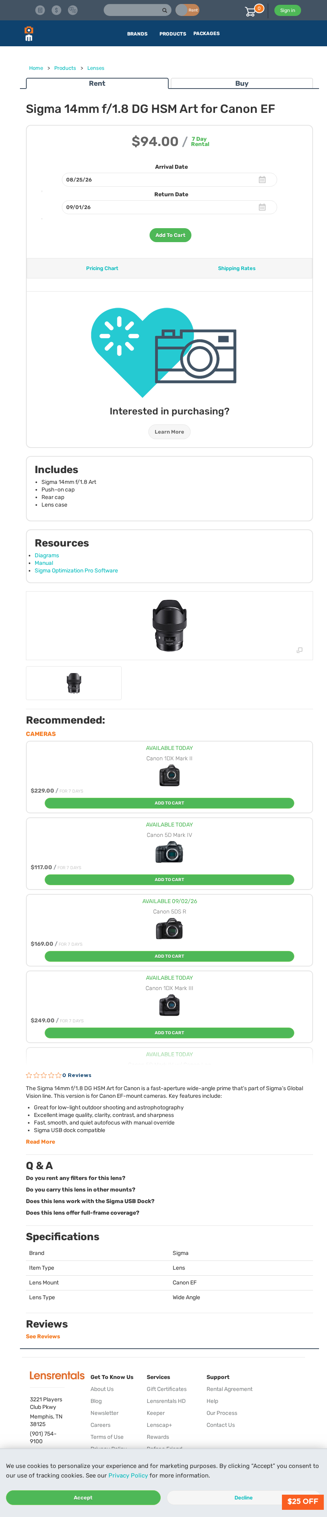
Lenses (95, 68)
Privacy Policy (128, 1475)
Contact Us (221, 1425)
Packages (206, 33)
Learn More (169, 432)
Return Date (171, 194)
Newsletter (104, 1413)
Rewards (158, 1437)
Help (212, 1401)
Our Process (222, 1413)
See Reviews (43, 1336)
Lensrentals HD (166, 1401)
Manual (44, 563)
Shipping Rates (237, 268)
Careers (100, 1425)
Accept (83, 1498)
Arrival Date (171, 167)
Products (65, 68)
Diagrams (47, 555)
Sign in (287, 10)
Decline (243, 1498)
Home (36, 68)
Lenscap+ (159, 1425)
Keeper (156, 1413)
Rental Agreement (229, 1389)
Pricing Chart (102, 268)
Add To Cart (170, 235)
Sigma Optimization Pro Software (76, 570)
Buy (241, 83)
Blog (96, 1401)
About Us (102, 1389)
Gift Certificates (167, 1389)
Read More (40, 1141)
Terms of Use (107, 1437)
